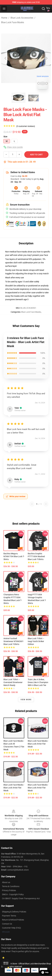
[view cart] (48, 8)
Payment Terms (9, 916)
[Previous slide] (6, 58)
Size (5, 136)
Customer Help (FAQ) (11, 928)
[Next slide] (46, 58)
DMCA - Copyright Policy (13, 894)
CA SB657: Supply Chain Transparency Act (21, 898)
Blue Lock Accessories (22, 17)
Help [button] (47, 972)
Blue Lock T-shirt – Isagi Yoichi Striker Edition (36, 641)
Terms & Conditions (10, 886)
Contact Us (7, 924)
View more (26, 700)
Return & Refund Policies (13, 920)
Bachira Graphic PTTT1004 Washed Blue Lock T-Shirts (36, 556)
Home (4, 17)
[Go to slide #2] (33, 98)
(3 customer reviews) (25, 126)
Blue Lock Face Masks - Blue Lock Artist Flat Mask (38, 744)
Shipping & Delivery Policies (14, 912)
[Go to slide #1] (18, 98)
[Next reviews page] (46, 504)
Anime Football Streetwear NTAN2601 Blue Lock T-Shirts (13, 641)
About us (6, 882)
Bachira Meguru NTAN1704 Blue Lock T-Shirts (13, 556)
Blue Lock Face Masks (12, 22)
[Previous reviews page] (32, 504)
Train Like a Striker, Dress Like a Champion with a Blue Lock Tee (38, 682)
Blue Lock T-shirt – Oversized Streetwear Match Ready (13, 682)
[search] (43, 8)
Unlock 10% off (5, 963)
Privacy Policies (9, 890)
